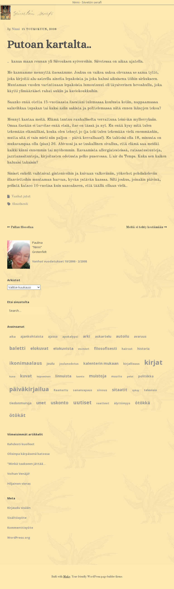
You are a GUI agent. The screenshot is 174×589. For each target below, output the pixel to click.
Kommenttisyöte (20, 528)
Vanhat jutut (21, 196)
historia (143, 349)
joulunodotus (69, 363)
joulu (51, 363)
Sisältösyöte (17, 518)
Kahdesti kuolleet (20, 444)
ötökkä (142, 402)
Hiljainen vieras (19, 483)
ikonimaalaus (25, 363)
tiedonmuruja (20, 403)
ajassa (53, 336)
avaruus (140, 336)
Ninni (16, 29)
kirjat (153, 362)
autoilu (122, 336)
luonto (80, 376)
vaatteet (102, 403)
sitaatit (119, 389)
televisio (150, 390)
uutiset (82, 402)
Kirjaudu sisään (19, 508)
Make (66, 576)
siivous (102, 390)
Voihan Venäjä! (18, 474)
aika (12, 337)
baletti (17, 348)
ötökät (17, 415)
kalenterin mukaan (100, 363)
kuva (12, 376)
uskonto (59, 403)
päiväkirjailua (29, 389)
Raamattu (61, 390)
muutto (116, 376)
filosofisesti (20, 204)
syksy (135, 390)
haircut (127, 349)
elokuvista (63, 348)
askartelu (103, 336)
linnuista (63, 376)
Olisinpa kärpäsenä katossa (28, 454)
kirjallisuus (131, 364)
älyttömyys (122, 403)
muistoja (97, 376)
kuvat (26, 376)
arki (86, 336)
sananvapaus (82, 390)
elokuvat (39, 348)
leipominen (44, 376)
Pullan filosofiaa (22, 227)
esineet (83, 349)
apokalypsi (70, 337)
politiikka (146, 376)
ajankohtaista (31, 336)
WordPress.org (18, 537)
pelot (130, 376)
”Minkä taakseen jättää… (26, 464)
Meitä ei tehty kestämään (144, 227)
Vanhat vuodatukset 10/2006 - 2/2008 (59, 261)
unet (41, 402)
